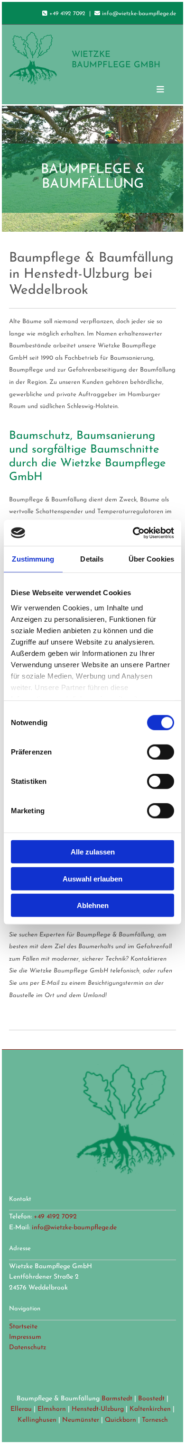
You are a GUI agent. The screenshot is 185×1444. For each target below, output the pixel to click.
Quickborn (120, 1420)
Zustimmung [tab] (33, 559)
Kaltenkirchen (150, 1409)
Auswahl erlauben (92, 878)
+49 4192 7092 (67, 14)
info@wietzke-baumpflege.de (139, 14)
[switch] (160, 752)
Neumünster (80, 1420)
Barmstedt (117, 1398)
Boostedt (151, 1398)
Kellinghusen (37, 1420)
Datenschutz (27, 1347)
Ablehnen (93, 905)
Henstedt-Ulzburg (98, 1409)
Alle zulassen (93, 852)
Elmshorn (51, 1409)
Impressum (25, 1337)
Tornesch (155, 1420)
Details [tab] (91, 559)
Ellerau (21, 1409)
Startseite (23, 1326)
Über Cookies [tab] (151, 559)
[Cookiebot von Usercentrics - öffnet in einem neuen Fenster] (133, 533)
